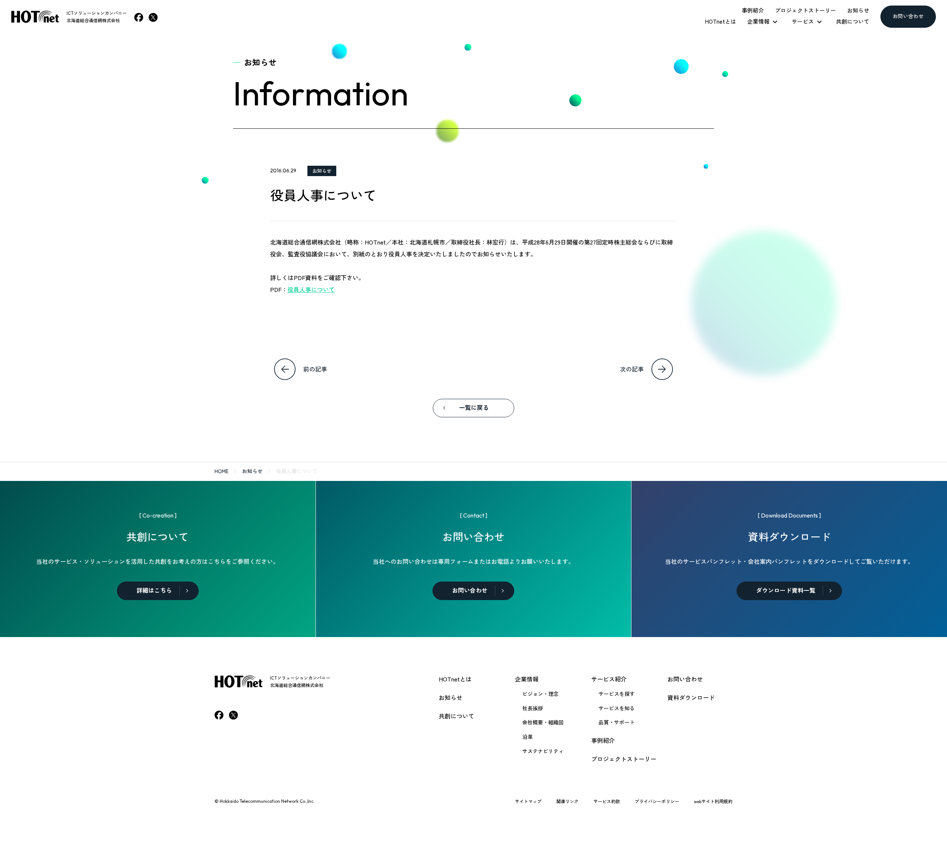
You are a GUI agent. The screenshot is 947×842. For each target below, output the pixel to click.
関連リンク (567, 801)
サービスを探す (617, 693)
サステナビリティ (543, 751)
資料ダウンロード (691, 697)
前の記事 (315, 368)
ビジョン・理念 (540, 693)
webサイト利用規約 (713, 801)
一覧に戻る (474, 407)
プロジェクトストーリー (623, 758)
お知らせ (321, 170)
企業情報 (527, 678)
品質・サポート (617, 722)
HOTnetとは (455, 678)
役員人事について (311, 289)
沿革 (527, 736)
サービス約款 (606, 801)
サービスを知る (617, 708)
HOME (222, 471)
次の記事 (632, 368)
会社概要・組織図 (543, 722)
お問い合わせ (685, 678)
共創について (456, 715)
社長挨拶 (532, 708)
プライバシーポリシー (657, 801)
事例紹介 (603, 740)
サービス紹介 (609, 678)
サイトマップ (528, 801)
